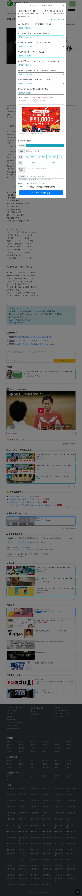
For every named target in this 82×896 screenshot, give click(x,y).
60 (49, 157)
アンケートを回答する (41, 193)
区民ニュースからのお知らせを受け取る (32, 183)
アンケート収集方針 (58, 19)
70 (54, 157)
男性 (33, 163)
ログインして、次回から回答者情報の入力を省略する (37, 187)
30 (32, 157)
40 (38, 157)
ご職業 (21, 151)
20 (26, 157)
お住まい (22, 145)
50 (43, 157)
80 (61, 157)
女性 (54, 163)
